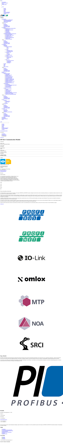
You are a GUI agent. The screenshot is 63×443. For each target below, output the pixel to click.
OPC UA (8, 53)
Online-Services (6, 83)
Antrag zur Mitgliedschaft (7, 21)
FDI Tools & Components (9, 76)
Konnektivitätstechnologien (9, 56)
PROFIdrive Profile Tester (9, 80)
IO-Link (5, 63)
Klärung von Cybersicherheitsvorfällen (10, 94)
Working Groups (7, 38)
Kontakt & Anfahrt (4, 433)
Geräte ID (6, 89)
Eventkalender (6, 103)
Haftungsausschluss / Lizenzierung (6, 432)
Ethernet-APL (9, 57)
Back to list (2, 137)
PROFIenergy (9, 61)
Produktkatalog (6, 25)
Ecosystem (6, 49)
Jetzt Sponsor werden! (7, 26)
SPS (6, 102)
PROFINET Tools (7, 75)
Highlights (5, 100)
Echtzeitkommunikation (8, 46)
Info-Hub (3, 108)
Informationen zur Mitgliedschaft (8, 19)
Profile (6, 59)
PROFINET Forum (10, 50)
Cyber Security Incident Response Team (7, 430)
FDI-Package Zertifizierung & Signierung (11, 92)
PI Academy (5, 24)
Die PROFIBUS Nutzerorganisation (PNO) (10, 28)
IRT (7, 47)
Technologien (4, 44)
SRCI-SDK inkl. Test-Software (9, 82)
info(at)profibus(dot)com (3, 419)
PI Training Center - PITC (9, 36)
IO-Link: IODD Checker (8, 77)
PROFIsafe (8, 62)
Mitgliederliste (6, 22)
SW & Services (4, 72)
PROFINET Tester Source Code (9, 81)
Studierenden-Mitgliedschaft (7, 20)
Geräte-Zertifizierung (8, 90)
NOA (4, 65)
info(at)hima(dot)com (3, 171)
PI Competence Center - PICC (9, 35)
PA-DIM (8, 54)
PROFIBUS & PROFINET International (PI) (10, 33)
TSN (8, 48)
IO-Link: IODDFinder (8, 85)
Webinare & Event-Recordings (8, 111)
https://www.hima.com (3, 170)
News (3, 3)
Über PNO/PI (4, 2)
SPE (7, 58)
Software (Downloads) (7, 73)
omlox (4, 64)
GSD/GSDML (7, 74)
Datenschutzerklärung (5, 431)
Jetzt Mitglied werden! (7, 42)
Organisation (4, 27)
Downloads (3, 117)
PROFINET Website (10, 51)
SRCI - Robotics (6, 66)
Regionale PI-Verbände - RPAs (9, 37)
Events (3, 99)
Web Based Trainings (8, 87)
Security (5, 23)
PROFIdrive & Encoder (10, 60)
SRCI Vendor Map (8, 86)
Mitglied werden (4, 4)
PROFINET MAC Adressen (9, 93)
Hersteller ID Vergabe (8, 88)
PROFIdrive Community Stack (9, 79)
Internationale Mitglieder (8, 34)
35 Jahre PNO (7, 31)
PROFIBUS (5, 45)
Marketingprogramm (5, 118)
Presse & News (6, 110)
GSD (8, 52)
